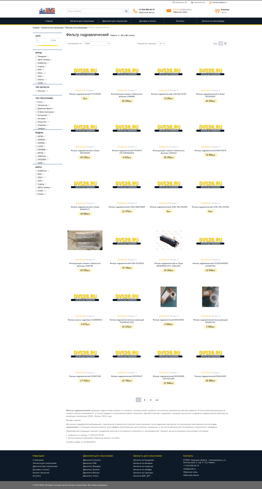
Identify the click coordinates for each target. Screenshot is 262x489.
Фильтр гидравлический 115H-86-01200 (168, 94)
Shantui (41, 80)
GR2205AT (42, 160)
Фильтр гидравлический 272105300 (85, 94)
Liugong (41, 66)
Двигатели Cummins (92, 460)
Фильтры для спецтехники (76, 27)
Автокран (41, 119)
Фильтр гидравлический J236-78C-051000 (168, 207)
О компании (38, 460)
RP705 (40, 153)
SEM (40, 76)
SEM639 (41, 140)
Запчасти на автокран (143, 463)
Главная (36, 27)
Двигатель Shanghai (92, 466)
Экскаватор (42, 105)
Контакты (37, 476)
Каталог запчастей (41, 473)
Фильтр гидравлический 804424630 (210, 376)
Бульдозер (42, 115)
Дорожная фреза (45, 109)
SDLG (40, 73)
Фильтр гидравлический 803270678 (210, 150)
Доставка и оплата (41, 469)
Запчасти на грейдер (142, 469)
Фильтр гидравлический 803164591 (168, 320)
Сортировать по (75, 43)
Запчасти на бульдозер (143, 460)
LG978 (40, 146)
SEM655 (41, 143)
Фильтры (41, 91)
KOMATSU (42, 63)
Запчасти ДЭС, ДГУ (141, 476)
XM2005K (42, 150)
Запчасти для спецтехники (52, 27)
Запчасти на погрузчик (143, 466)
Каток (40, 102)
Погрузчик (42, 122)
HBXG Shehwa (44, 60)
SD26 (40, 163)
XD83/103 (42, 156)
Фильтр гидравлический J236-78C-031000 (210, 207)
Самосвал (42, 125)
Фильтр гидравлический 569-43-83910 (127, 263)
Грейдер (41, 129)
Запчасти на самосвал (143, 473)
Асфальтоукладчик (46, 112)
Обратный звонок (146, 12)
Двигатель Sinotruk (91, 469)
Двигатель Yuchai (90, 476)
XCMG (40, 83)
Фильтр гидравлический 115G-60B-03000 (126, 207)
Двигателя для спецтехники (45, 466)
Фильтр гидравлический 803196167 (127, 376)
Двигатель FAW (89, 463)
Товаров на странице (146, 43)
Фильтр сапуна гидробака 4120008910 (85, 320)
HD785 (40, 136)
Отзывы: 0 (90, 90)
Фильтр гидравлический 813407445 (85, 376)
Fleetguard (42, 56)
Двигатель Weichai (91, 473)
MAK (40, 70)
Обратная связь (180, 12)
